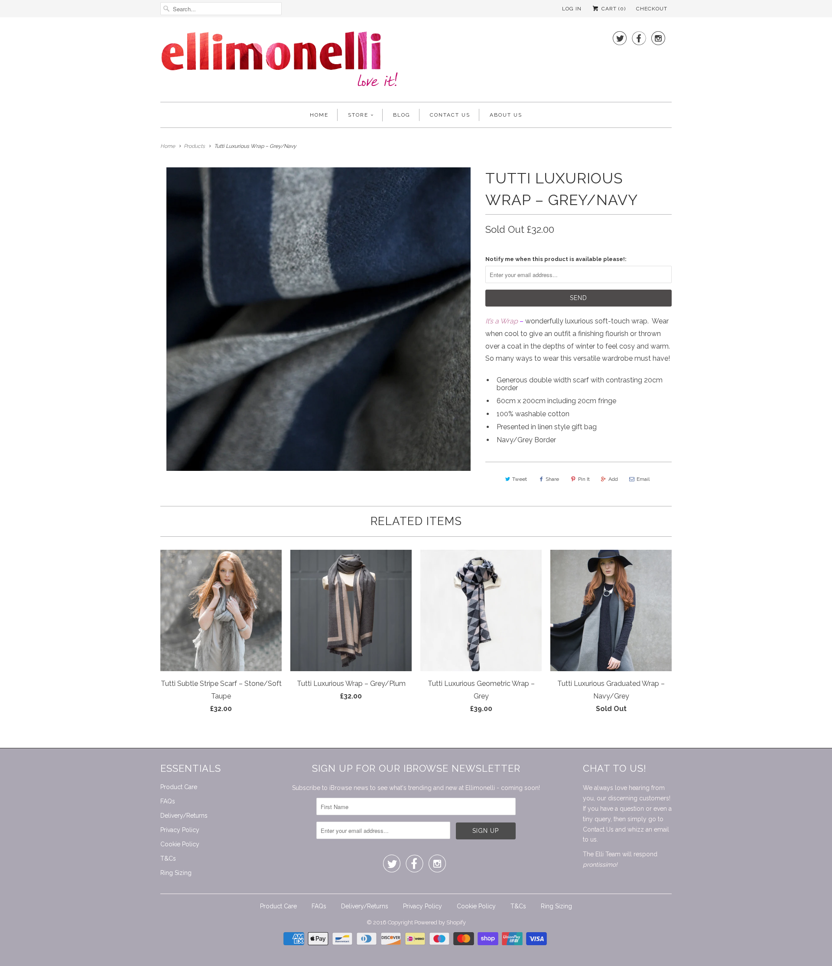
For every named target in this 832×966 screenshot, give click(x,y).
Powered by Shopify (440, 922)
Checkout (651, 9)
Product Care (178, 786)
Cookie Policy (179, 844)
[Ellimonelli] (279, 61)
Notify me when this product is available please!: (556, 259)
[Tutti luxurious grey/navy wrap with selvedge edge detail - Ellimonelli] (318, 319)
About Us (506, 115)
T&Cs (168, 858)
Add (613, 479)
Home (319, 115)
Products (194, 146)
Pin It (584, 479)
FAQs (167, 801)
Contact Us (450, 115)
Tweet (519, 479)
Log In (572, 9)
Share (552, 479)
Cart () (613, 9)
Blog (401, 115)
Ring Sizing (176, 872)
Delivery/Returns (184, 815)
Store (358, 115)
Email (643, 479)
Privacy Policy (179, 829)
